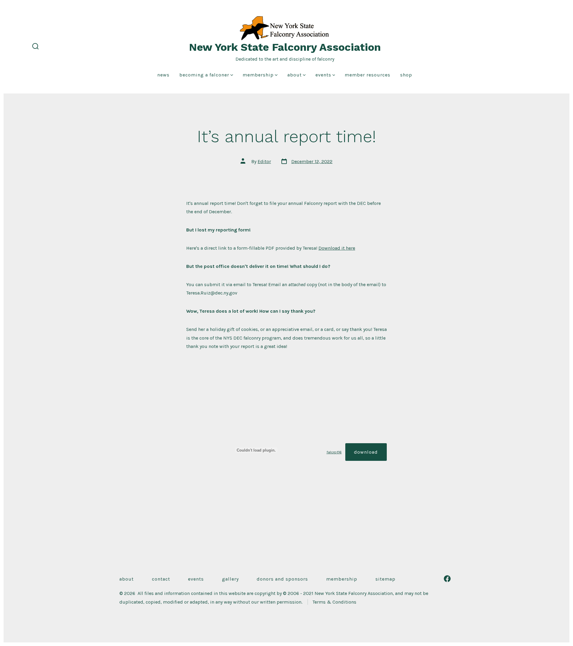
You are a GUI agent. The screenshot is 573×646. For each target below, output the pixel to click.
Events (323, 75)
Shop (406, 75)
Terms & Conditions (334, 602)
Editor (264, 161)
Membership (258, 75)
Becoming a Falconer (204, 75)
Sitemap (385, 579)
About (294, 75)
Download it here (336, 248)
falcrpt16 (334, 452)
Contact (161, 579)
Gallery (230, 579)
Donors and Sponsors (282, 579)
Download (366, 452)
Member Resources (367, 75)
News (163, 75)
